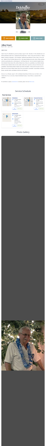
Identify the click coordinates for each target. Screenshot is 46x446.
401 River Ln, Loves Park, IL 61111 (18, 106)
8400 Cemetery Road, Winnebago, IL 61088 (17, 122)
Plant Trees (19, 108)
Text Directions (14, 109)
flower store (31, 81)
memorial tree (15, 81)
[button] (7, 100)
